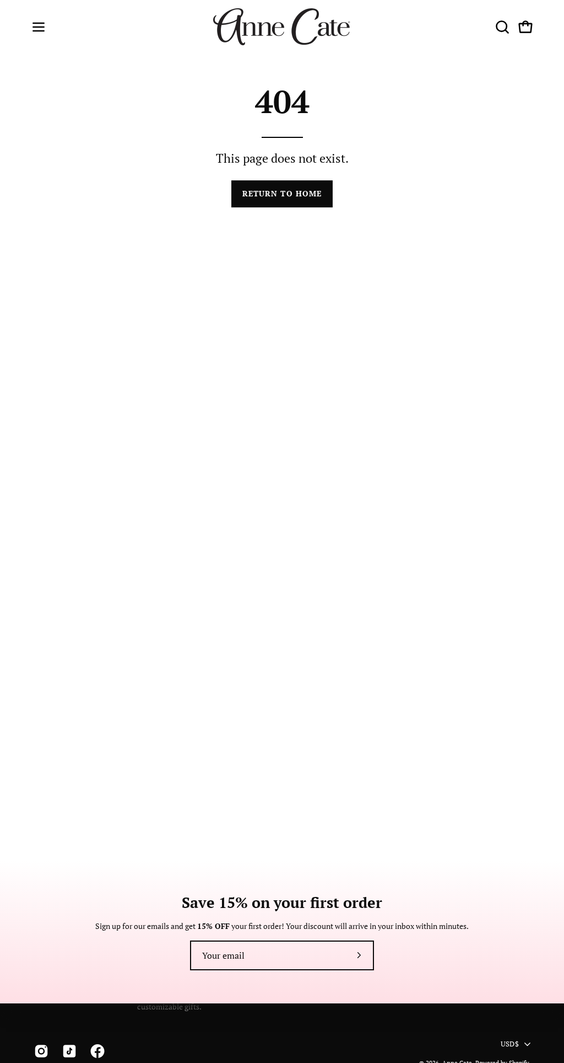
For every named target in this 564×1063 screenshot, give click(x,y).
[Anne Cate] (282, 26)
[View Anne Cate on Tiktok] (68, 1051)
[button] (501, 27)
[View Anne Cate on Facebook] (96, 1051)
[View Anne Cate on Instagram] (40, 1051)
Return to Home (282, 193)
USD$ (510, 1043)
